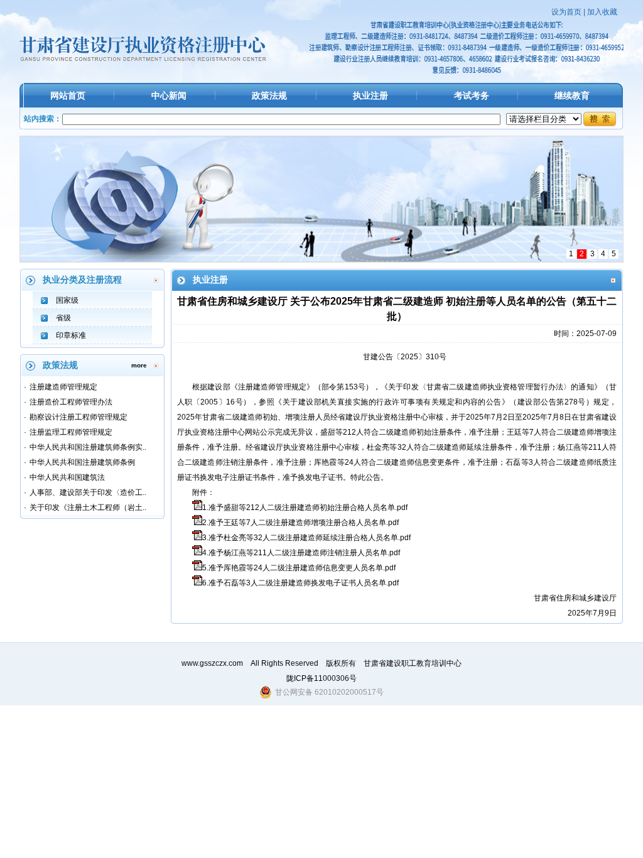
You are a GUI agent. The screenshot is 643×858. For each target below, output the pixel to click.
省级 (63, 317)
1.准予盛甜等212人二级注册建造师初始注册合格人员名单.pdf (305, 507)
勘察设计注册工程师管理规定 (78, 417)
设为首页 (566, 12)
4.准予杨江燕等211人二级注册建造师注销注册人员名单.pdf (301, 552)
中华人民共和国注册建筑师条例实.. (88, 447)
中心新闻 (168, 95)
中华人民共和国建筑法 (67, 477)
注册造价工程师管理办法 (71, 402)
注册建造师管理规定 (63, 387)
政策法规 (269, 95)
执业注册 (370, 95)
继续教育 (572, 95)
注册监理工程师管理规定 (71, 432)
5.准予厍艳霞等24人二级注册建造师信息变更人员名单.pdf (299, 567)
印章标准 (71, 335)
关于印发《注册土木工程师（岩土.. (88, 507)
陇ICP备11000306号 (321, 678)
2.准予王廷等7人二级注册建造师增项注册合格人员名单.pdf (300, 522)
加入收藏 (602, 12)
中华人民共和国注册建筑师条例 (82, 462)
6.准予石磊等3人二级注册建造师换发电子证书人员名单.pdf (300, 582)
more (139, 365)
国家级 (67, 300)
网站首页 (67, 95)
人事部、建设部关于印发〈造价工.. (88, 492)
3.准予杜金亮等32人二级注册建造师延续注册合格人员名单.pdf (306, 537)
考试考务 (471, 95)
